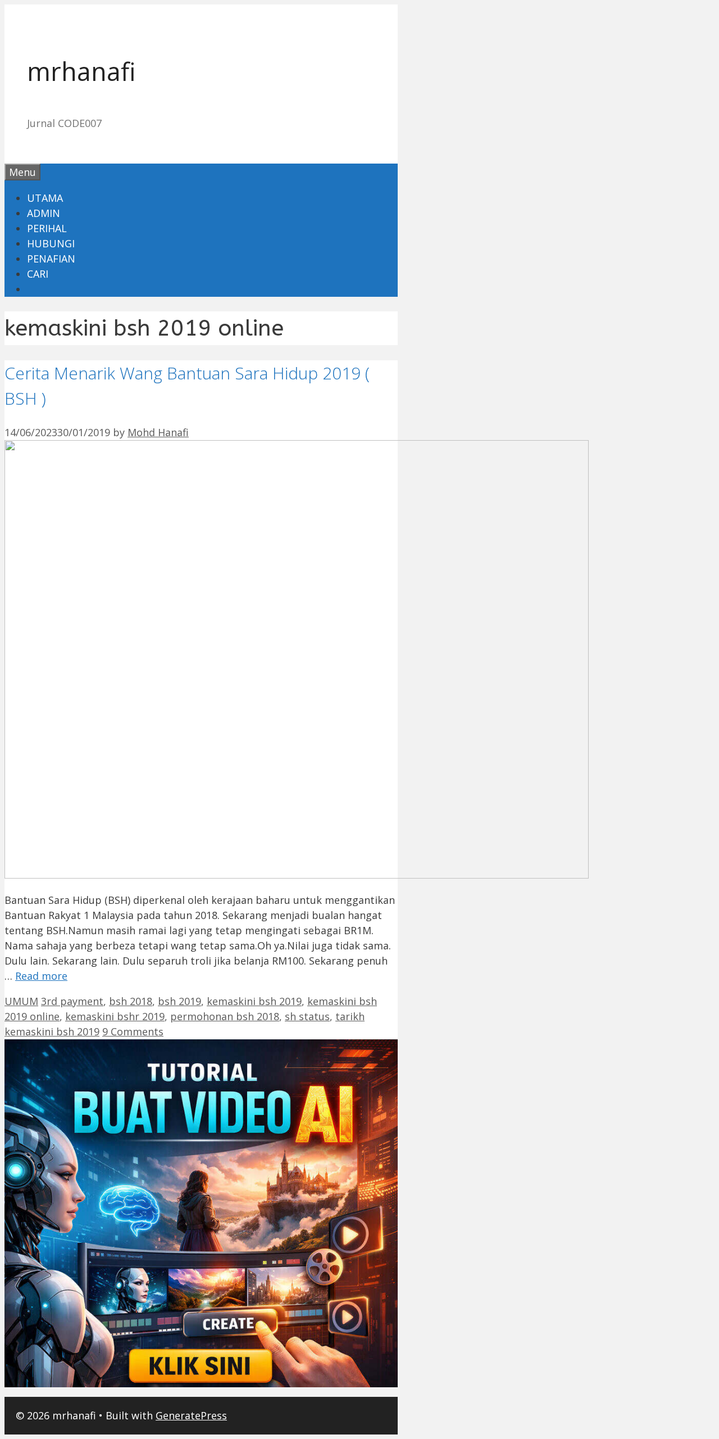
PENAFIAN (51, 258)
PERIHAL (47, 228)
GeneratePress (191, 1415)
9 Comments (132, 1031)
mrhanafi (81, 71)
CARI (37, 273)
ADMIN (43, 213)
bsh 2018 (130, 1001)
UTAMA (45, 198)
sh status (307, 1016)
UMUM (21, 1001)
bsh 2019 (179, 1001)
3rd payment (72, 1001)
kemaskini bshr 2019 (115, 1016)
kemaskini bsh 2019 (254, 1001)
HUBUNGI (51, 243)
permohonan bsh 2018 (224, 1016)
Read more (41, 976)
